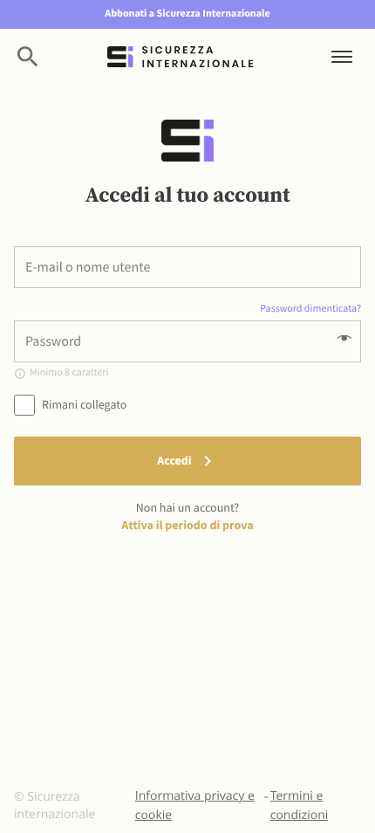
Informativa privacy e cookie (195, 805)
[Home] (180, 56)
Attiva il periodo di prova (187, 525)
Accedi (174, 460)
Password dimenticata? (310, 308)
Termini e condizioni (299, 805)
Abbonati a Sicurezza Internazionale (187, 13)
